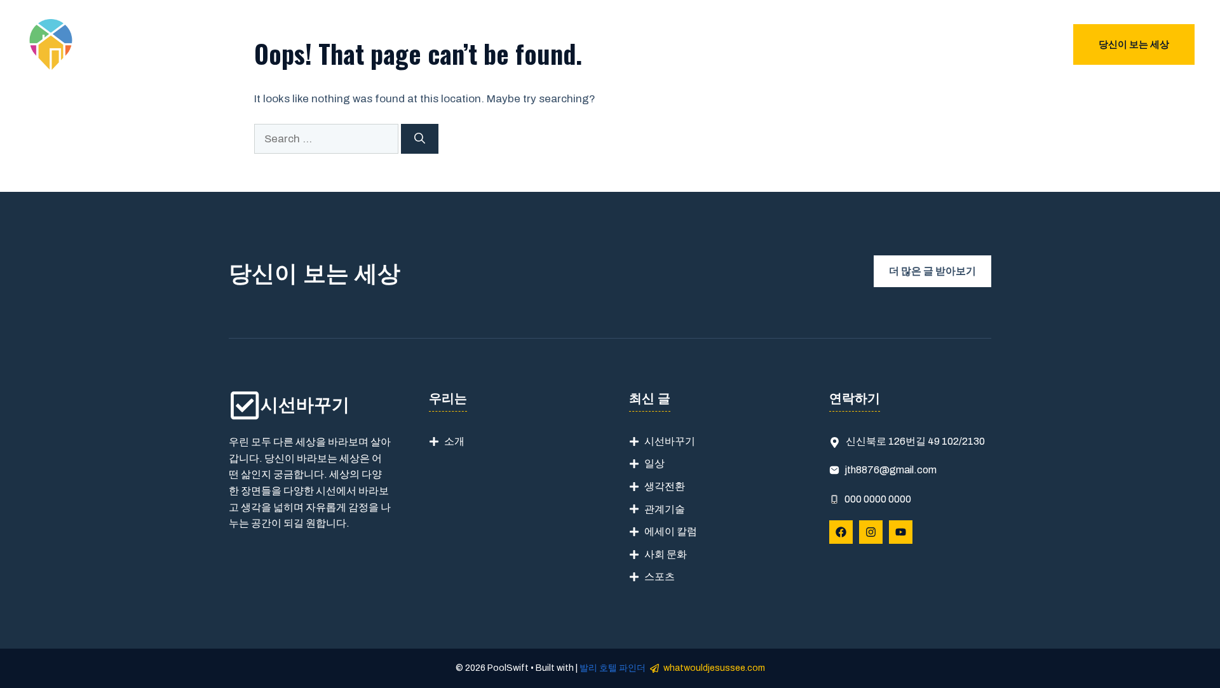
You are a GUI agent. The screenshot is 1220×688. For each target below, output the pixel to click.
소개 (454, 441)
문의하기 (969, 44)
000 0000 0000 (877, 499)
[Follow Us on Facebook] (841, 532)
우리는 (915, 44)
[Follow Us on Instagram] (871, 532)
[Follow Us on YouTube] (900, 532)
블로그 (1022, 44)
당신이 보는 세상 (1134, 44)
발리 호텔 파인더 (613, 668)
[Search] (419, 139)
